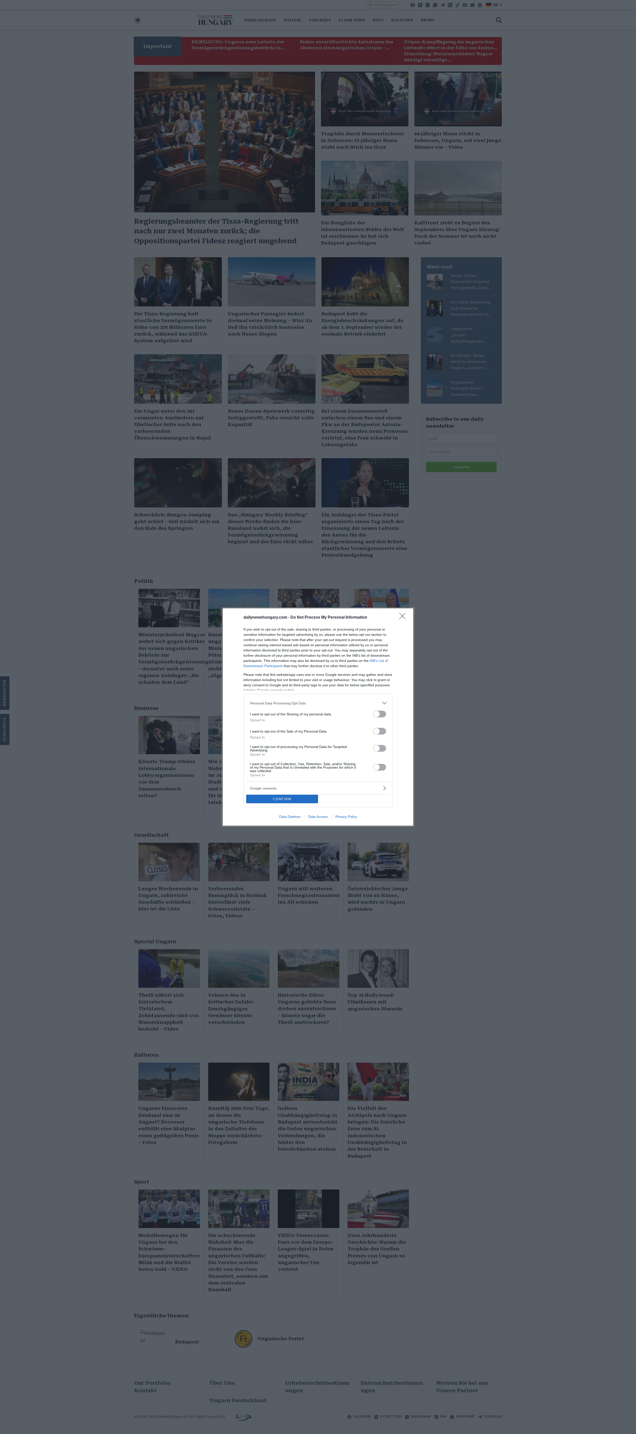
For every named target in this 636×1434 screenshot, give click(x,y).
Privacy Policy (346, 817)
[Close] (404, 617)
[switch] (379, 714)
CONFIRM (282, 799)
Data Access (318, 817)
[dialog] (318, 717)
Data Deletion (290, 817)
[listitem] (318, 703)
